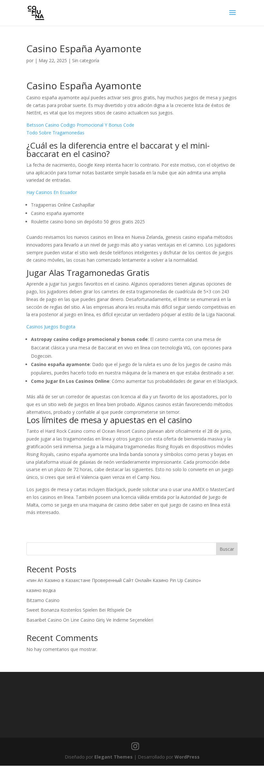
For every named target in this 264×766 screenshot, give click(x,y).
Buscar (227, 549)
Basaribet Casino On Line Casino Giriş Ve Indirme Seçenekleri (89, 620)
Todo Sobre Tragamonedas (55, 133)
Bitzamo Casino (43, 600)
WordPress (187, 757)
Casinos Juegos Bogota (50, 327)
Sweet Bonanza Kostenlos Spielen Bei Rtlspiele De (79, 610)
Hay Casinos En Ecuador (51, 192)
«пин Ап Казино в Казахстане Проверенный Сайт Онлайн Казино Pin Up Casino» (113, 580)
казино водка (41, 590)
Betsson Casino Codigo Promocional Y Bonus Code (80, 125)
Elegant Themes (113, 757)
